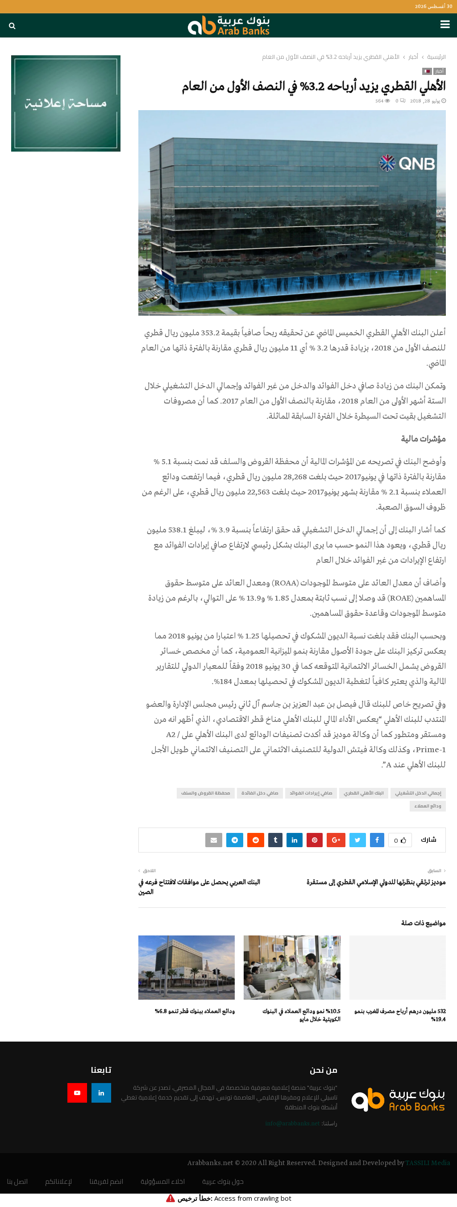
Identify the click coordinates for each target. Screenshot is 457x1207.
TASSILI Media (427, 1163)
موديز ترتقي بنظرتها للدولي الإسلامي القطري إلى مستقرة (376, 882)
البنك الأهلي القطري (364, 793)
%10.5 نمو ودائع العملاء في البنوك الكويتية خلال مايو (302, 1015)
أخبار (440, 71)
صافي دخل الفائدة (259, 793)
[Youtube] (77, 1093)
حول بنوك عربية (223, 1182)
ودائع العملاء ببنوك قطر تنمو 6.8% (195, 1011)
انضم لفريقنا (106, 1182)
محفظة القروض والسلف (205, 793)
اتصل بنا (17, 1182)
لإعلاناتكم (58, 1182)
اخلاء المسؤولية (163, 1182)
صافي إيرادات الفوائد (311, 793)
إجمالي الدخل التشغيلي (418, 793)
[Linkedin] (101, 1093)
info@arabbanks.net (292, 1124)
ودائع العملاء (427, 806)
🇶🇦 (427, 71)
